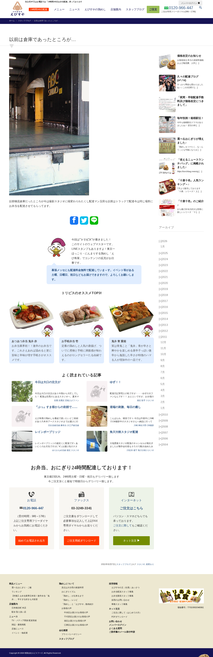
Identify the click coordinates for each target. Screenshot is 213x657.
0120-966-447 (33, 508)
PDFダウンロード (119, 617)
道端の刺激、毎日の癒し (125, 407)
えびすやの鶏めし (95, 9)
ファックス (81, 500)
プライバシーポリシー (72, 634)
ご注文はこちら (131, 508)
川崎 (136, 425)
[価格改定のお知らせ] (167, 62)
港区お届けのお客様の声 (75, 621)
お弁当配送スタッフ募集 (122, 592)
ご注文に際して (122, 525)
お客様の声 (67, 608)
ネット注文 (130, 540)
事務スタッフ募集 (119, 604)
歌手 (143, 400)
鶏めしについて (66, 583)
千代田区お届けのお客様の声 (77, 616)
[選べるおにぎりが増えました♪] (167, 145)
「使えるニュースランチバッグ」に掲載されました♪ (190, 163)
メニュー (59, 9)
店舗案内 (115, 9)
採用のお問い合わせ (120, 600)
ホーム (12, 21)
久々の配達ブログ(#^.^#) (188, 78)
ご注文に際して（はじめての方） (126, 612)
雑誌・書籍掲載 (19, 624)
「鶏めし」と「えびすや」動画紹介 (78, 604)
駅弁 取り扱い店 (19, 612)
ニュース (74, 9)
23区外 (130, 450)
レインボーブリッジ (47, 432)
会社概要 (63, 630)
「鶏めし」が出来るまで (73, 596)
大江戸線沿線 (73, 425)
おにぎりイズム (69, 592)
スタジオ (150, 400)
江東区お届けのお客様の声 (76, 625)
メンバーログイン (189, 3)
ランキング (17, 592)
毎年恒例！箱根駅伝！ (190, 118)
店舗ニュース (18, 629)
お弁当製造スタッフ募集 (122, 596)
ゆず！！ (115, 382)
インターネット (131, 500)
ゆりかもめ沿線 (59, 450)
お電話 (31, 500)
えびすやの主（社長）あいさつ (125, 587)
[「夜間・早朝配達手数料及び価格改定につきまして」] (167, 104)
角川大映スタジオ (146, 450)
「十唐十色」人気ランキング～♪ (190, 182)
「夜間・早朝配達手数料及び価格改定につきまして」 (190, 101)
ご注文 (153, 9)
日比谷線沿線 (54, 425)
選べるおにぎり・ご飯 (22, 587)
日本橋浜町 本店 (19, 608)
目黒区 (62, 400)
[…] (197, 63)
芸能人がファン (72, 400)
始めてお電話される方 (31, 540)
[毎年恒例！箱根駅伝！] (167, 124)
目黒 (56, 400)
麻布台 (64, 425)
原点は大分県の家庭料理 (73, 587)
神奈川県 (142, 425)
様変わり (150, 564)
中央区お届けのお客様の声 (76, 612)
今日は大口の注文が (47, 382)
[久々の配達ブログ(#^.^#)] (167, 83)
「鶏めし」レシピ (70, 600)
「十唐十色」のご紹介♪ (190, 203)
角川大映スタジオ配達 (124, 432)
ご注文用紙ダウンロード (81, 540)
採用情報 (113, 583)
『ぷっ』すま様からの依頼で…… (56, 407)
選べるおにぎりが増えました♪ (190, 140)
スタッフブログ (135, 9)
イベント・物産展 (20, 633)
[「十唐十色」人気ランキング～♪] (167, 187)
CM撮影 (150, 425)
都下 (135, 450)
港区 (139, 400)
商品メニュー (15, 583)
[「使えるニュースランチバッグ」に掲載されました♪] (167, 166)
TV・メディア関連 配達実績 (24, 620)
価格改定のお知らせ (189, 55)
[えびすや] (17, 8)
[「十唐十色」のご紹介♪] (167, 207)
